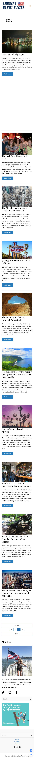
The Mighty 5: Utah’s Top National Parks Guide (13, 318)
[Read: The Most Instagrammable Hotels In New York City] (17, 196)
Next (17, 634)
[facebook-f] (17, 692)
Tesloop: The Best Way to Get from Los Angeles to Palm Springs (15, 539)
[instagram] (11, 692)
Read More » (7, 74)
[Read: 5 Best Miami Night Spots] (17, 41)
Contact (17, 744)
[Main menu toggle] (30, 6)
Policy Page (17, 742)
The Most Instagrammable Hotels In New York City (14, 209)
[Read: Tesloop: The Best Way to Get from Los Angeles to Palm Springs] (17, 524)
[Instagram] (20, 747)
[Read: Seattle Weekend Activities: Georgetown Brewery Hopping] (17, 472)
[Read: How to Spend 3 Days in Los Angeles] (17, 416)
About (17, 739)
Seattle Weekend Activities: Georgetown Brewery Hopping (16, 484)
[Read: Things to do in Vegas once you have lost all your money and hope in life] (17, 579)
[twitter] (5, 692)
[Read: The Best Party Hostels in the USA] (17, 144)
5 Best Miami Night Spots (13, 54)
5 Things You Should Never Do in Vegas (16, 262)
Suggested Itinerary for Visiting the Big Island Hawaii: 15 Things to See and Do (17, 374)
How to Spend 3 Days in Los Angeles (15, 430)
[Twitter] (17, 747)
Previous (17, 625)
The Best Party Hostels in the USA (15, 157)
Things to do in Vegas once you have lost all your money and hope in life (16, 593)
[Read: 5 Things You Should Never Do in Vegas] (17, 250)
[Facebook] (14, 747)
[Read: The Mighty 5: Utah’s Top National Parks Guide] (17, 304)
